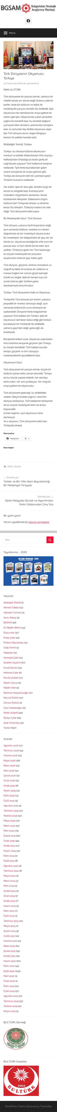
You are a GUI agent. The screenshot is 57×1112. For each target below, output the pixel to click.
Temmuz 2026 (11, 750)
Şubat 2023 (10, 931)
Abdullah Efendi (12, 602)
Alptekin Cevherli (12, 612)
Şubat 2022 (9, 951)
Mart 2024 (9, 885)
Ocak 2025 (9, 840)
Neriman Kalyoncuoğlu (16, 692)
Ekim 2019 (9, 986)
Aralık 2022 (9, 936)
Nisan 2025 (9, 825)
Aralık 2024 (9, 845)
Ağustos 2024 (11, 865)
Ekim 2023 (9, 911)
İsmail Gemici (11, 667)
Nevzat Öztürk (11, 697)
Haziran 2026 (11, 755)
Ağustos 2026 (11, 745)
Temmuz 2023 (11, 921)
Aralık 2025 (9, 785)
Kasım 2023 (10, 906)
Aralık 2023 (9, 900)
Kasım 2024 (10, 850)
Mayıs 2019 (9, 1011)
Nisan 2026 (9, 765)
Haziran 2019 (10, 1006)
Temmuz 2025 (11, 810)
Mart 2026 (9, 770)
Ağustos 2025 (11, 805)
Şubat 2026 (10, 775)
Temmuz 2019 (11, 1001)
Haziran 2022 (10, 941)
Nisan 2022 (9, 946)
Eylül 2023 (9, 915)
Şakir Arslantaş (11, 722)
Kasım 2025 (10, 790)
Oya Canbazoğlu (13, 707)
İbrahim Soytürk (12, 662)
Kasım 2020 (10, 961)
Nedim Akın (10, 687)
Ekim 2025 (9, 795)
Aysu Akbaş (10, 617)
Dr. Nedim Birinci (12, 627)
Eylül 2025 (9, 800)
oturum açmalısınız (39, 522)
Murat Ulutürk (11, 677)
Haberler (8, 652)
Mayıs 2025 (9, 820)
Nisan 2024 (9, 880)
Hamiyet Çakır (11, 657)
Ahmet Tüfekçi (11, 607)
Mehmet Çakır (11, 672)
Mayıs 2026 (10, 760)
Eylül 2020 (9, 971)
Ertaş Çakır (9, 637)
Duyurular (9, 632)
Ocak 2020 (9, 981)
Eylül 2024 (9, 860)
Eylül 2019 (9, 991)
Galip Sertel (10, 647)
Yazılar (7, 727)
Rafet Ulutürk (14, 466)
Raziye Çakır (10, 718)
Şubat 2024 (10, 891)
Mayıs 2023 (9, 926)
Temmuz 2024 (11, 870)
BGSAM (8, 622)
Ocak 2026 (9, 780)
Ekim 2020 (9, 966)
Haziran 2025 (10, 815)
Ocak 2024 (9, 895)
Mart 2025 (9, 830)
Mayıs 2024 (9, 875)
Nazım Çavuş (11, 682)
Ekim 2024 (9, 855)
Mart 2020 (9, 976)
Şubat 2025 (10, 835)
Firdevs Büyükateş (14, 642)
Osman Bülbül (11, 702)
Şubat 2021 (9, 956)
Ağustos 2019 (11, 996)
